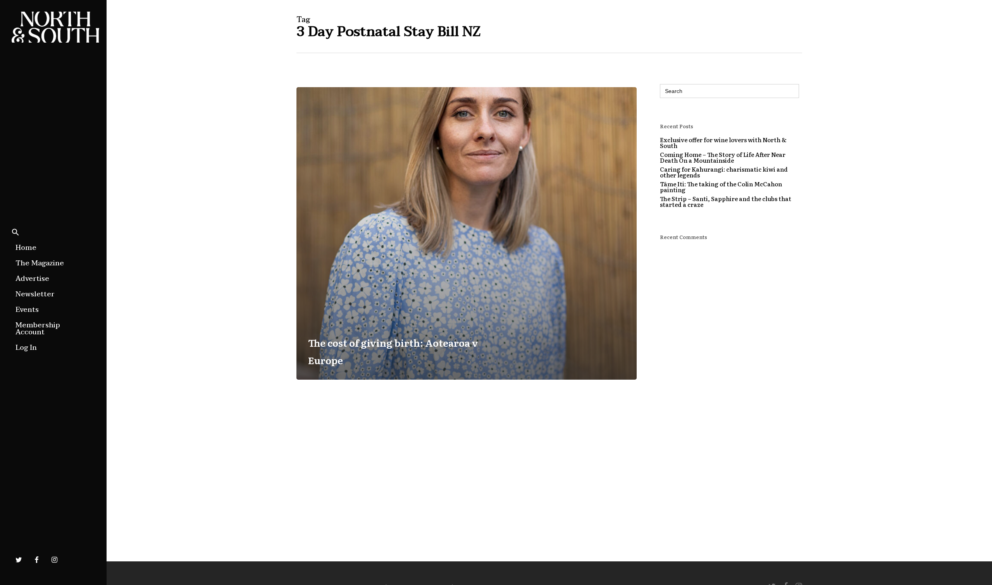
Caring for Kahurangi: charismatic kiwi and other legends (724, 172)
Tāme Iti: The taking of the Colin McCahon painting (721, 187)
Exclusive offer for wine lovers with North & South (723, 142)
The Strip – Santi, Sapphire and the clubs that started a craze (725, 201)
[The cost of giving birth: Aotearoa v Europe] (466, 233)
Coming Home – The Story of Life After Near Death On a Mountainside (722, 157)
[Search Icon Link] (15, 232)
